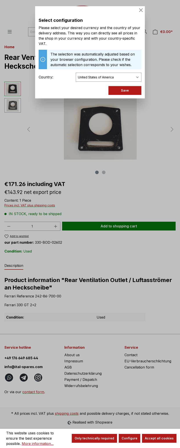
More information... (38, 443)
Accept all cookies (159, 438)
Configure (129, 438)
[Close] (141, 10)
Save (125, 90)
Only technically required (94, 438)
